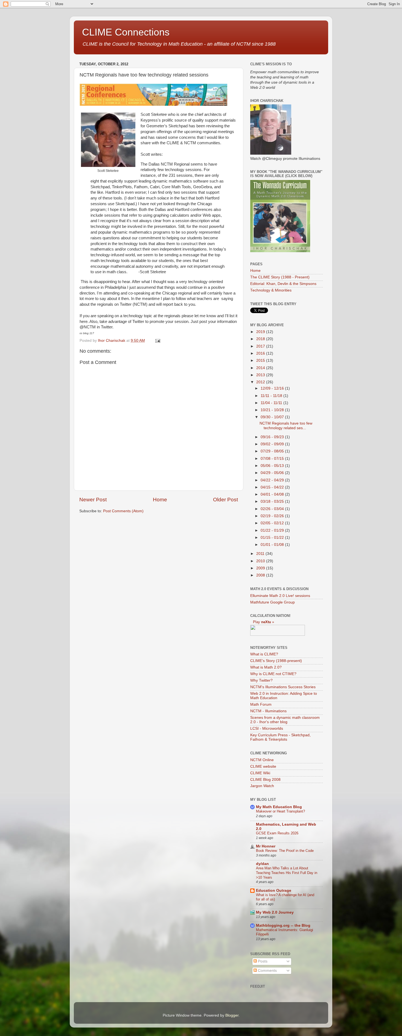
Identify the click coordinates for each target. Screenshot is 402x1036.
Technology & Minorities (271, 290)
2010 (261, 561)
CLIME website (263, 766)
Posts (262, 961)
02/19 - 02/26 (273, 516)
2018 (261, 339)
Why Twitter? (261, 680)
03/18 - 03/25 (273, 501)
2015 (261, 360)
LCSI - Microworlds (266, 728)
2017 (261, 346)
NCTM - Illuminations (268, 711)
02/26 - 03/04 (273, 509)
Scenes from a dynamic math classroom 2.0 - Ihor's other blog (285, 720)
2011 (261, 554)
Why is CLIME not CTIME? (273, 674)
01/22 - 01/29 (273, 530)
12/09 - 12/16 (273, 388)
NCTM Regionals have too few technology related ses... (286, 425)
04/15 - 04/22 (273, 487)
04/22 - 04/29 (273, 480)
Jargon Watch (262, 786)
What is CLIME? (264, 654)
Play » (263, 622)
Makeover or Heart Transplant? (280, 811)
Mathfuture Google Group (272, 602)
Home (160, 499)
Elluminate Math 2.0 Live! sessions (280, 596)
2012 (261, 382)
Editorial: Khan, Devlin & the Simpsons (283, 284)
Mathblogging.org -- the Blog (283, 925)
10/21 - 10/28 (273, 410)
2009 (261, 568)
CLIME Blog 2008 (265, 780)
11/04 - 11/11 (272, 403)
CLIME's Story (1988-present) (276, 661)
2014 (261, 368)
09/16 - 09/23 (273, 437)
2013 (261, 375)
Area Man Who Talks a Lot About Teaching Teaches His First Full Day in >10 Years (286, 872)
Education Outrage (273, 890)
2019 (261, 332)
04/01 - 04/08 (273, 494)
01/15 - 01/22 (273, 537)
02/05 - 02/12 (273, 523)
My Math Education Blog (279, 807)
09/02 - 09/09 (273, 444)
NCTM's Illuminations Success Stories (283, 687)
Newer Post (93, 499)
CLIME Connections (126, 32)
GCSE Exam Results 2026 (277, 833)
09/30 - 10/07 (273, 417)
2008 (261, 575)
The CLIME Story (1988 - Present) (280, 277)
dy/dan (262, 864)
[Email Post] (157, 341)
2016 (261, 353)
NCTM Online (262, 760)
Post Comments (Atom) (123, 511)
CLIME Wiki (260, 773)
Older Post (225, 499)
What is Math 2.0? (266, 667)
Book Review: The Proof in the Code (285, 851)
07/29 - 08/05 (273, 451)
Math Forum (261, 704)
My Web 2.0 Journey (275, 912)
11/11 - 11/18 (272, 396)
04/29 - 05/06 (273, 473)
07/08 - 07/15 (273, 459)
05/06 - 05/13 (273, 466)
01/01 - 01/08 (273, 545)
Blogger (231, 1015)
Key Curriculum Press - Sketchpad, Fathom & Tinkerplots (280, 737)
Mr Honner (265, 846)
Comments (267, 971)
